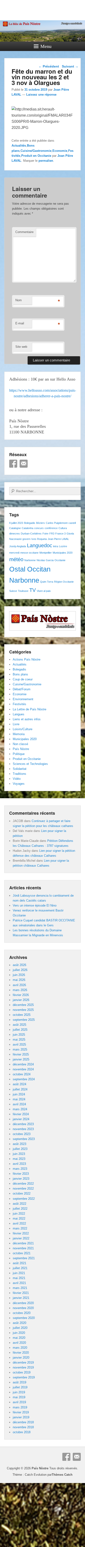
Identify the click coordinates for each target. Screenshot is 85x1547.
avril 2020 (19, 1342)
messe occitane (29, 552)
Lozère (63, 546)
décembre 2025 (23, 1005)
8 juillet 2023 (16, 522)
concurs (39, 528)
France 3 (60, 533)
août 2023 (19, 1144)
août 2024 (19, 1084)
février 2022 (21, 1233)
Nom (18, 300)
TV (32, 590)
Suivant (70, 66)
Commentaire (24, 232)
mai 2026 (19, 980)
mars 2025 (20, 1049)
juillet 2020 (20, 1328)
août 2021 (19, 1263)
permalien (45, 160)
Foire (45, 533)
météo (16, 559)
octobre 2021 (21, 1253)
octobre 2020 (21, 1313)
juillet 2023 (20, 1149)
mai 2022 (19, 1218)
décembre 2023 (23, 1124)
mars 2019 (20, 1407)
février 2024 (21, 1114)
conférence (51, 528)
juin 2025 (19, 1034)
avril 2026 (19, 985)
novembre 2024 (23, 1069)
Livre (16, 724)
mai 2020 (19, 1337)
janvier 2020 (21, 1357)
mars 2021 (20, 1288)
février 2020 (21, 1352)
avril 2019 (19, 1402)
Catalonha (27, 528)
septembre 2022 (24, 1198)
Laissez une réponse (41, 94)
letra (55, 546)
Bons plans (20, 674)
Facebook (13, 464)
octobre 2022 (21, 1193)
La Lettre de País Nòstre (29, 709)
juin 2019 (19, 1392)
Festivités (19, 704)
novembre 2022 (23, 1188)
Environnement (23, 699)
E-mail (19, 323)
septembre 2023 (24, 1139)
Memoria (19, 734)
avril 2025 (19, 1044)
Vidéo (17, 778)
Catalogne (15, 528)
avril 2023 (19, 1164)
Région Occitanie (64, 581)
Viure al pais (44, 590)
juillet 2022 (20, 1208)
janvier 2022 (21, 1238)
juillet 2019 (20, 1387)
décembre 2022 (23, 1183)
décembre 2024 (23, 1064)
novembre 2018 (23, 1427)
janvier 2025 (21, 1059)
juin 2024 (19, 1094)
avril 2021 (19, 1283)
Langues (18, 714)
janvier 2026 (21, 1000)
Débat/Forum (21, 689)
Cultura (63, 528)
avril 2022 (19, 1223)
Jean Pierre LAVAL (58, 539)
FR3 (51, 533)
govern (26, 539)
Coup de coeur (23, 679)
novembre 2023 (23, 1129)
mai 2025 (19, 1039)
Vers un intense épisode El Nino (34, 905)
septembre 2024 (24, 1079)
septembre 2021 (24, 1258)
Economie (59, 151)
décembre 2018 (23, 1422)
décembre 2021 (23, 1243)
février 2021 (21, 1293)
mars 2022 (20, 1228)
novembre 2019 (23, 1367)
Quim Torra (46, 581)
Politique (19, 754)
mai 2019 (19, 1397)
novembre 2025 (23, 1010)
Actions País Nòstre (26, 659)
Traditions (19, 774)
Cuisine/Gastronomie (36, 151)
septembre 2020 (24, 1318)
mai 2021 (19, 1278)
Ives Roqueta (39, 539)
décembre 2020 (23, 1303)
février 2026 (21, 995)
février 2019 (21, 1412)
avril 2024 (19, 1104)
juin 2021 (19, 1273)
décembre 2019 (23, 1362)
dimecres (14, 533)
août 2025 (19, 1024)
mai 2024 (19, 1099)
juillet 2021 (20, 1268)
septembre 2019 (24, 1377)
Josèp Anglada (17, 546)
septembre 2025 (24, 1019)
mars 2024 (20, 1109)
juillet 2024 (20, 1089)
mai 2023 (19, 1159)
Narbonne (30, 560)
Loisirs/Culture (22, 729)
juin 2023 (19, 1154)
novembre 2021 (23, 1248)
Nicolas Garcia (45, 560)
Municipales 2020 (62, 552)
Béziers (40, 522)
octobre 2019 (21, 1372)
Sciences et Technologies (30, 764)
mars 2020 (20, 1347)
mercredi (14, 552)
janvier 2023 (21, 1178)
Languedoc (39, 545)
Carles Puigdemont (57, 522)
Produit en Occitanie (36, 155)
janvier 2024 (21, 1119)
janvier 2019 (21, 1417)
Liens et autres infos (27, 719)
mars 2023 (20, 1168)
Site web (21, 346)
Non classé (20, 744)
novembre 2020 (23, 1308)
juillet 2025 (20, 1029)
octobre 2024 (21, 1074)
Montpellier (45, 552)
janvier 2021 (21, 1298)
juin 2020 (19, 1333)
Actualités (19, 145)
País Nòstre (21, 749)
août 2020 (19, 1323)
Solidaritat (19, 769)
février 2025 (21, 1054)
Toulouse (23, 590)
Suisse (13, 590)
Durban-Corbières (31, 533)
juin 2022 (19, 1213)
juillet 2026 (20, 970)
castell (72, 522)
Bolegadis (29, 522)
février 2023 (21, 1173)
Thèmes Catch (62, 1474)
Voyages (19, 783)
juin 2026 (19, 975)
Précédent (48, 66)
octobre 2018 (21, 1432)
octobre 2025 (21, 1015)
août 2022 (19, 1203)
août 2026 (19, 965)
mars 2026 (20, 990)
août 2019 (19, 1382)
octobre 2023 (21, 1134)
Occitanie (60, 560)
